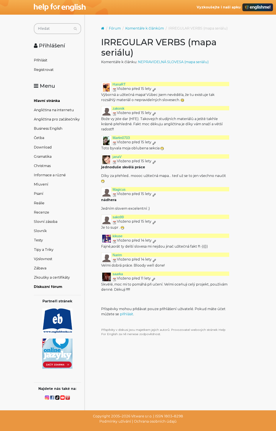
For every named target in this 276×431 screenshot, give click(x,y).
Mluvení (41, 184)
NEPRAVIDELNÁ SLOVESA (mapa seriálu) (173, 62)
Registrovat (44, 70)
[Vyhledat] (75, 29)
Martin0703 (121, 138)
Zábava (40, 268)
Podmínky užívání (115, 421)
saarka (118, 274)
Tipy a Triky (43, 250)
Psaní (38, 194)
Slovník (40, 231)
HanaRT (119, 84)
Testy (38, 240)
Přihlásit (40, 60)
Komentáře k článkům (144, 28)
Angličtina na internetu (54, 110)
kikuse (117, 236)
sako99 (118, 217)
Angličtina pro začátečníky (57, 119)
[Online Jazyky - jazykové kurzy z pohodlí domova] (57, 353)
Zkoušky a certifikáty (52, 277)
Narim (117, 255)
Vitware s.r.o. (141, 416)
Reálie (39, 203)
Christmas (42, 166)
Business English (48, 128)
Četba (39, 138)
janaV (117, 157)
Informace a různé (50, 175)
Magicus (119, 189)
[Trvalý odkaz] (154, 89)
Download (43, 147)
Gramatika (43, 157)
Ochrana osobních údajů (155, 421)
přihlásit (126, 314)
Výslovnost (43, 259)
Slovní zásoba (45, 222)
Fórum (115, 28)
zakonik (118, 108)
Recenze (41, 212)
